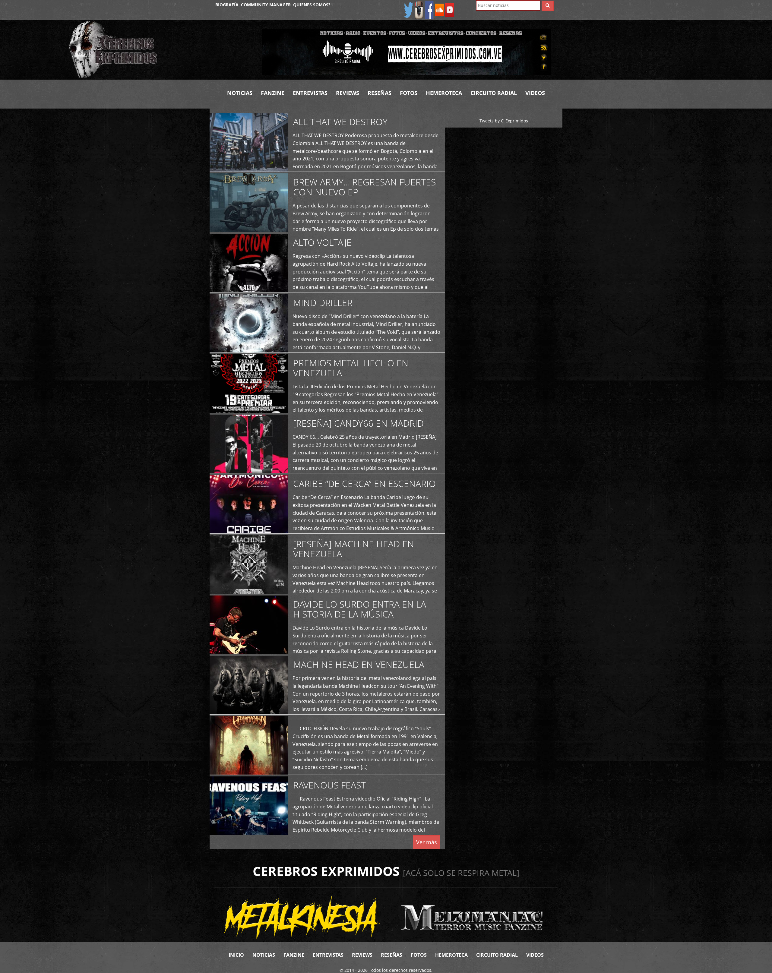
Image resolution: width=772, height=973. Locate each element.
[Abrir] (406, 51)
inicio (236, 955)
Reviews (347, 92)
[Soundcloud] (439, 9)
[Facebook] (429, 9)
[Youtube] (449, 9)
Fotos (408, 92)
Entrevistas (310, 92)
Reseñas (379, 92)
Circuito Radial (493, 92)
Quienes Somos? (312, 5)
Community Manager (266, 5)
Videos (535, 92)
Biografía (227, 5)
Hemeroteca (444, 92)
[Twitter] (408, 9)
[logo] (160, 50)
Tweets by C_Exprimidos (503, 121)
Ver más (426, 842)
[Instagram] (418, 9)
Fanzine (272, 92)
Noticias (239, 92)
